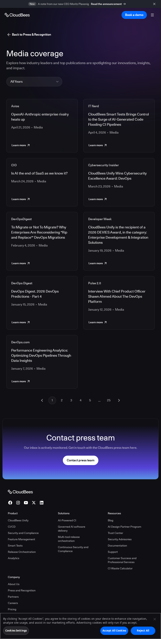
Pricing (12, 609)
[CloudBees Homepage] (20, 491)
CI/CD (12, 526)
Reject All (143, 630)
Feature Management (21, 539)
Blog (110, 520)
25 (109, 400)
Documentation (117, 545)
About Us (13, 584)
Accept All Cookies (114, 630)
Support (113, 551)
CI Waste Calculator (120, 568)
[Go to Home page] (17, 15)
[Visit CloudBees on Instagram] (18, 502)
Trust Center (115, 533)
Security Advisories (120, 539)
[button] (34, 81)
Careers (13, 603)
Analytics (13, 558)
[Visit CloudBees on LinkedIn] (41, 502)
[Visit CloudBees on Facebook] (10, 502)
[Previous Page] (42, 400)
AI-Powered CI (67, 520)
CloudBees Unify (18, 520)
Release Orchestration (22, 551)
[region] (80, 626)
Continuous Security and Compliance (73, 549)
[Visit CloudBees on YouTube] (26, 502)
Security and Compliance (23, 533)
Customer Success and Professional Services (122, 560)
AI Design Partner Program (124, 526)
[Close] (154, 619)
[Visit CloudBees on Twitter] (33, 502)
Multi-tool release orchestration (69, 538)
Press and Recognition (22, 590)
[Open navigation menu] (152, 15)
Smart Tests (15, 545)
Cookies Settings (16, 630)
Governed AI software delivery (71, 528)
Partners (13, 596)
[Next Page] (119, 400)
